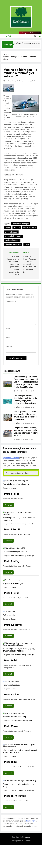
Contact (27, 841)
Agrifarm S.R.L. (23, 598)
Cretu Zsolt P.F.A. (24, 630)
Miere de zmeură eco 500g (14, 717)
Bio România (31, 821)
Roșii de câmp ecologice (13, 583)
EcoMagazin (10, 81)
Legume (13, 488)
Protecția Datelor (17, 841)
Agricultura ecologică (11, 458)
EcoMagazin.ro (25, 837)
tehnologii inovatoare (13, 244)
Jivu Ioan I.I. (22, 499)
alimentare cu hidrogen (20, 224)
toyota (26, 244)
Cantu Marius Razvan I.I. (26, 699)
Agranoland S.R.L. (24, 534)
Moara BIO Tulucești (25, 566)
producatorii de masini (13, 236)
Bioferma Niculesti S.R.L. (27, 767)
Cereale (13, 619)
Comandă (8, 505)
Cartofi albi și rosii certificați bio (16, 484)
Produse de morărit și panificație (22, 524)
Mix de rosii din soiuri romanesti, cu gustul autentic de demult (20, 751)
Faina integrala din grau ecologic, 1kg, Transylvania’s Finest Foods (19, 649)
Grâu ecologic (9, 615)
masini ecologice (29, 228)
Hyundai (16, 228)
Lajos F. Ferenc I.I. (24, 731)
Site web (9, 347)
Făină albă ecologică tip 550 (15, 552)
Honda (7, 228)
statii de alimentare (12, 240)
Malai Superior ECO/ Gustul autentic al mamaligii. (19, 519)
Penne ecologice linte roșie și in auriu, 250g (19, 785)
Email (8, 338)
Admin (18, 391)
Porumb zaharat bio (11, 685)
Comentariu (11, 302)
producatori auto (11, 232)
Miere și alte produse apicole (21, 721)
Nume (8, 328)
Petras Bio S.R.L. (24, 801)
